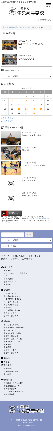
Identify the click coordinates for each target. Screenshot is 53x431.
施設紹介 (7, 285)
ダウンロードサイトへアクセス (37, 218)
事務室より (8, 365)
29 (26, 113)
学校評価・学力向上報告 (14, 383)
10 (41, 100)
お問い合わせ (19, 256)
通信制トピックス (11, 353)
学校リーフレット (11, 282)
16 (34, 105)
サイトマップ (34, 256)
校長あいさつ (9, 270)
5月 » (10, 118)
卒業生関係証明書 (11, 371)
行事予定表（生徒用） (13, 299)
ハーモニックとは (11, 302)
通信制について (10, 330)
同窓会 (4, 259)
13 (12, 105)
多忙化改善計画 (10, 389)
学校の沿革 (8, 279)
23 (34, 109)
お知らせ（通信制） (12, 325)
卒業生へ (15, 259)
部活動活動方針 (10, 394)
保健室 (6, 362)
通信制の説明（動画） (13, 333)
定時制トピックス (11, 316)
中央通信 (7, 344)
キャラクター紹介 (11, 305)
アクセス (5, 256)
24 (41, 109)
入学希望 (7, 308)
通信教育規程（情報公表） (14, 328)
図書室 (6, 358)
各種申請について (11, 369)
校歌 (5, 276)
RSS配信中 (8, 121)
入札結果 (7, 374)
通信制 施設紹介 (11, 336)
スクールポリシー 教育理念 (15, 273)
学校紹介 (8, 267)
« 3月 (3, 118)
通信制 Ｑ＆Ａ (10, 350)
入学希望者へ (28, 259)
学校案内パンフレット (13, 296)
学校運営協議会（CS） (13, 386)
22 (26, 109)
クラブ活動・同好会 (12, 310)
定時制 (6, 290)
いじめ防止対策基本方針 (14, 391)
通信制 (6, 321)
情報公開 (8, 379)
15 (26, 105)
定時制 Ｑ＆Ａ (10, 313)
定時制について (10, 293)
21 (19, 109)
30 (34, 113)
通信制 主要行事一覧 (13, 339)
